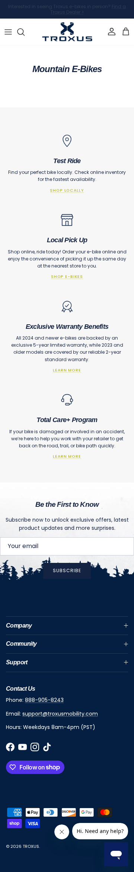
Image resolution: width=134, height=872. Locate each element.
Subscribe (67, 570)
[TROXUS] (67, 31)
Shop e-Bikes (67, 276)
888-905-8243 (44, 700)
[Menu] (8, 32)
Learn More (67, 370)
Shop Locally (67, 190)
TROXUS (31, 846)
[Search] (24, 32)
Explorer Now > (97, 15)
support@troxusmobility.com (60, 713)
